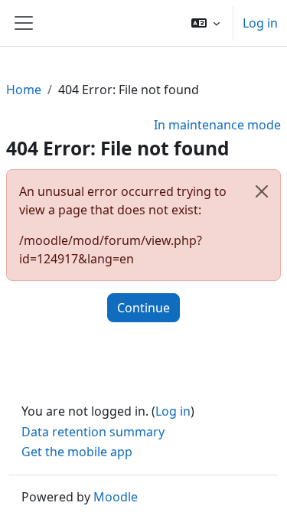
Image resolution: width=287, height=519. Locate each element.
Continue (143, 307)
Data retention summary (93, 431)
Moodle (115, 496)
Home (23, 89)
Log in (260, 23)
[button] (205, 23)
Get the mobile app (76, 451)
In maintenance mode (217, 124)
